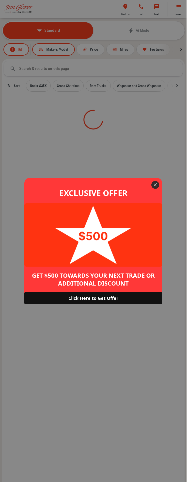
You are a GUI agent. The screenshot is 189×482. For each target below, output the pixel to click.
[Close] (155, 185)
